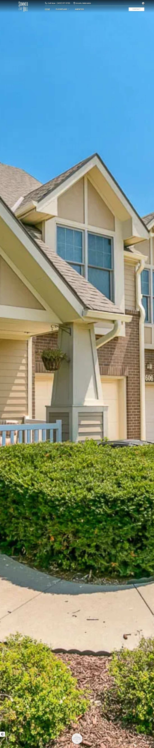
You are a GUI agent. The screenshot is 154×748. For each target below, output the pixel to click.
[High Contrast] (2, 734)
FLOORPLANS (61, 9)
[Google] (143, 3)
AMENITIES (79, 9)
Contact (136, 9)
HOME (47, 9)
